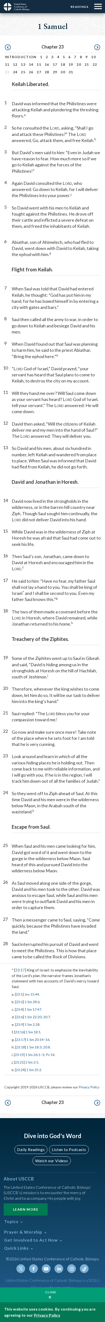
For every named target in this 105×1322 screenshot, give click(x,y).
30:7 (46, 1017)
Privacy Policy (89, 1087)
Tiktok (84, 1268)
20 (78, 64)
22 (95, 64)
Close (50, 1292)
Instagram (71, 1268)
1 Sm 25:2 (33, 1070)
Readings (79, 7)
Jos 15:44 (31, 994)
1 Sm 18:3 (34, 1047)
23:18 (20, 1047)
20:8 (46, 1047)
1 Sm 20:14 (35, 1039)
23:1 (19, 994)
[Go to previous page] (8, 47)
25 (23, 72)
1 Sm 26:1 (32, 1055)
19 (71, 64)
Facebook (33, 1268)
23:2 (19, 1002)
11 (7, 64)
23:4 (19, 1009)
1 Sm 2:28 (32, 1024)
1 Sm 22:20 (33, 1017)
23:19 (19, 1055)
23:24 (20, 1070)
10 (93, 57)
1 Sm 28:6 (32, 1002)
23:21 (19, 1062)
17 (55, 64)
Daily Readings (31, 1149)
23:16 (19, 1032)
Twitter (20, 1268)
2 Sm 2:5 (31, 1062)
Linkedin (58, 1268)
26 (31, 72)
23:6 (19, 1017)
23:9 (19, 1024)
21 (86, 64)
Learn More (25, 1209)
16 (47, 64)
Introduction (21, 57)
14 (31, 64)
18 (63, 64)
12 (15, 64)
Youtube (46, 1268)
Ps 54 (50, 1055)
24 (15, 72)
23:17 (20, 970)
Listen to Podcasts (69, 1149)
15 (39, 64)
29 (55, 72)
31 (71, 72)
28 (47, 72)
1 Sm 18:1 (33, 1032)
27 (39, 72)
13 (23, 64)
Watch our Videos (51, 1160)
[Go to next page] (97, 47)
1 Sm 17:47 (32, 1009)
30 (63, 72)
